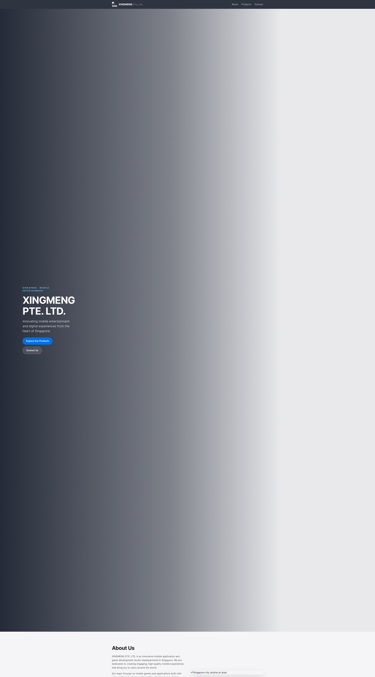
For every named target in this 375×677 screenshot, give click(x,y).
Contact (259, 4)
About (235, 4)
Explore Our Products (37, 341)
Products (246, 4)
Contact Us (32, 350)
